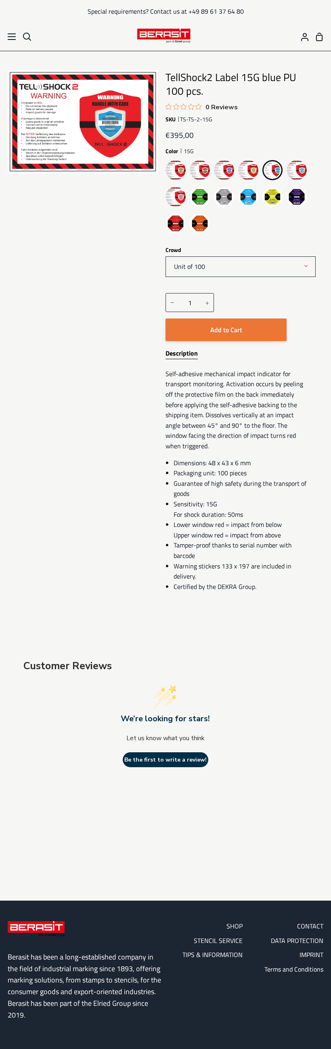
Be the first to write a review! (165, 760)
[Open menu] (8, 36)
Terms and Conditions (293, 969)
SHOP (234, 926)
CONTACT (310, 926)
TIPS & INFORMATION (212, 955)
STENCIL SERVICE (218, 940)
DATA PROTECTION (297, 940)
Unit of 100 (189, 266)
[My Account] (301, 37)
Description (182, 353)
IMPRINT (311, 955)
